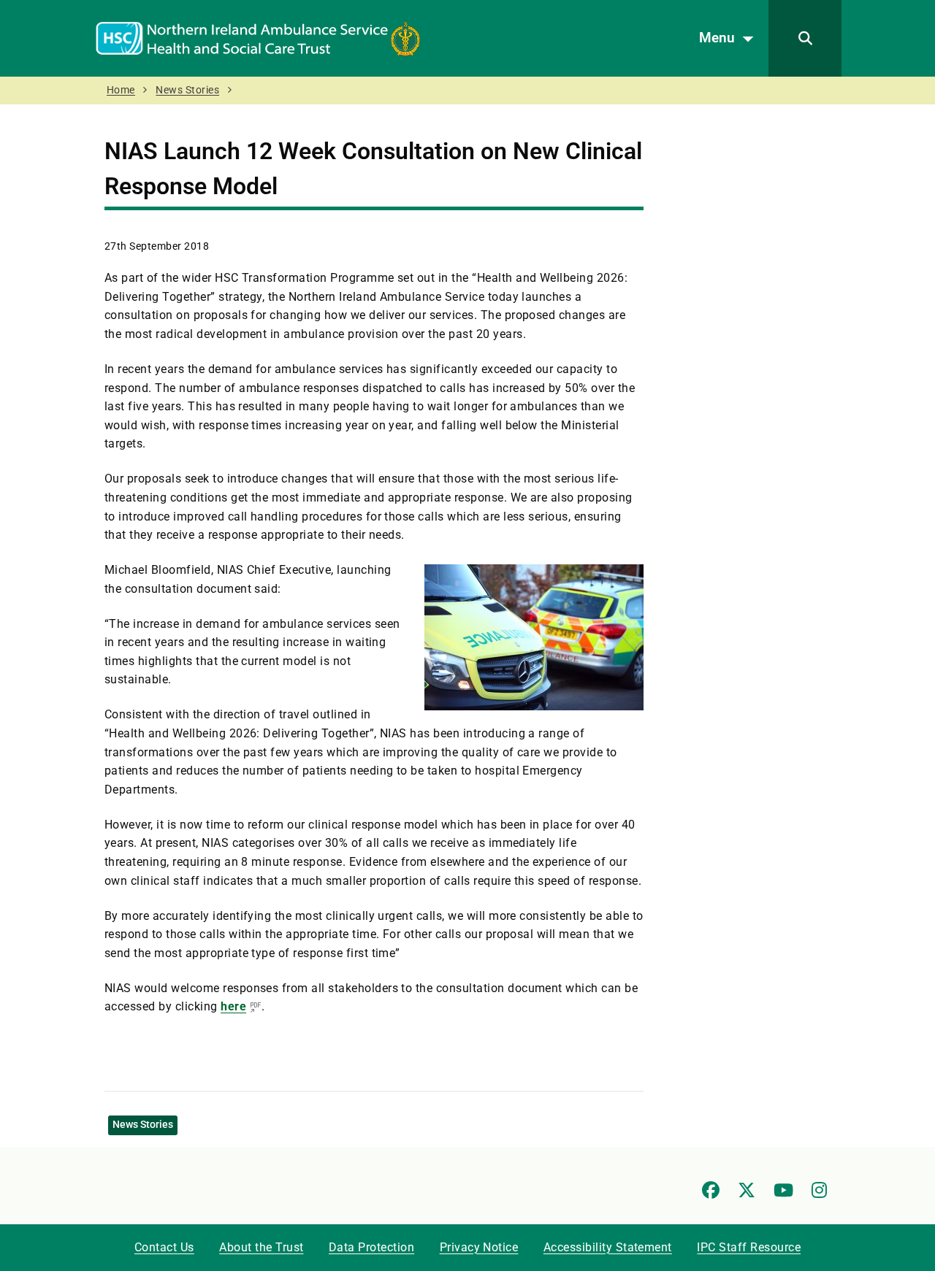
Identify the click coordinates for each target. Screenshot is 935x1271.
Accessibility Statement (607, 1247)
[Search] (805, 38)
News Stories (187, 90)
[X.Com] (746, 1190)
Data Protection (371, 1247)
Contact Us (164, 1247)
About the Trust (261, 1247)
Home (121, 90)
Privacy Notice (479, 1247)
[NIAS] (258, 38)
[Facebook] (710, 1190)
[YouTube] (783, 1190)
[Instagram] (819, 1190)
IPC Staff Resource (749, 1247)
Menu (717, 37)
